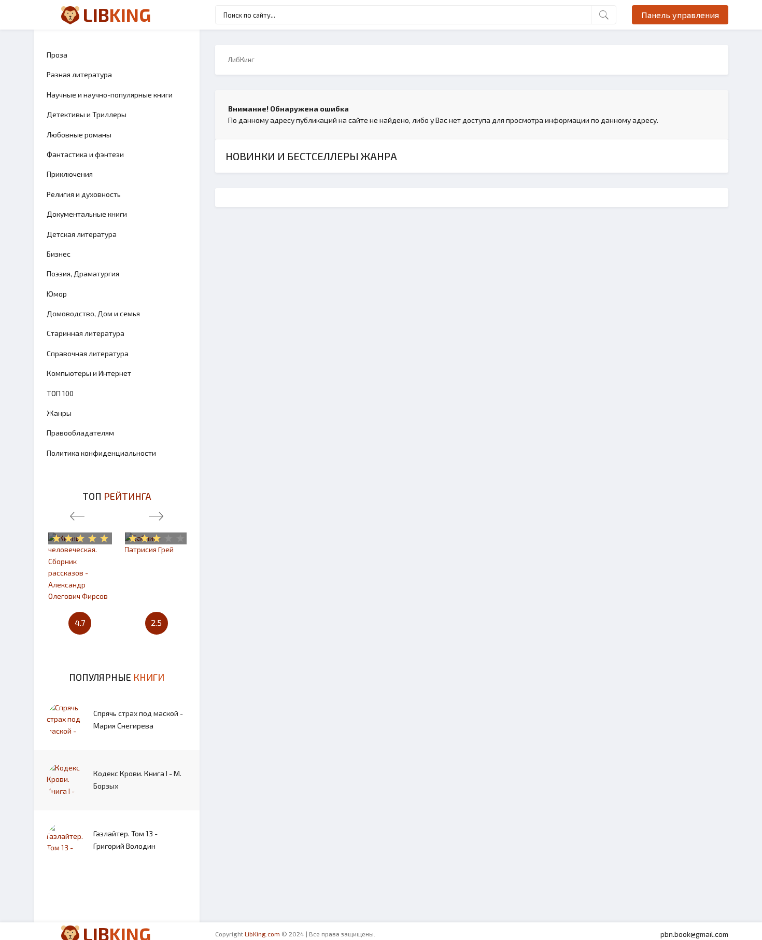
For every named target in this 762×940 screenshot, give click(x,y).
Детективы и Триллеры (86, 114)
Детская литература (82, 234)
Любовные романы (79, 134)
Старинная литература (85, 333)
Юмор (57, 293)
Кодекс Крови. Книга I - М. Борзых (137, 779)
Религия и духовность (84, 194)
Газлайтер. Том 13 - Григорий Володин (125, 839)
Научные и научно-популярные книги (110, 94)
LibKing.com (262, 933)
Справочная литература (88, 353)
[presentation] (77, 513)
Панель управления (680, 15)
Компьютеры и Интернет (89, 373)
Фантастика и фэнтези (85, 154)
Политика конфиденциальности (101, 452)
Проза (57, 54)
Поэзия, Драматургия (83, 273)
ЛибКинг (241, 59)
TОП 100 (60, 393)
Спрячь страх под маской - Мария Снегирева (138, 719)
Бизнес (58, 253)
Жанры (59, 413)
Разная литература (79, 74)
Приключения (70, 174)
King (117, 14)
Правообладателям (80, 432)
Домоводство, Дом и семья (93, 313)
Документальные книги (87, 213)
